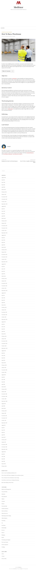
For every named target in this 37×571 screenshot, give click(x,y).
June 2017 (3, 430)
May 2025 (3, 213)
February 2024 (4, 249)
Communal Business (30, 152)
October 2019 (4, 372)
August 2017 (4, 425)
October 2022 (4, 288)
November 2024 (4, 228)
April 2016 (3, 461)
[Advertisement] (18, 19)
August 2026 (4, 177)
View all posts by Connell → (17, 153)
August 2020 (4, 350)
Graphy (21, 568)
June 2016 (3, 456)
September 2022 (4, 290)
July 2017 (3, 427)
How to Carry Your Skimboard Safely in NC (9, 472)
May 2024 (3, 242)
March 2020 (4, 362)
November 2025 (4, 199)
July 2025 (3, 208)
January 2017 (4, 442)
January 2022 (4, 309)
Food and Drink (4, 506)
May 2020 (3, 357)
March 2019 (4, 386)
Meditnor (18, 7)
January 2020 (4, 367)
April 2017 (3, 434)
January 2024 (4, 252)
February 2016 (4, 466)
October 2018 (4, 398)
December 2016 (4, 444)
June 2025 (3, 211)
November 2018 (4, 396)
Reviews (3, 530)
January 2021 (4, 338)
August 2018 (4, 403)
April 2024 (3, 244)
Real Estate (4, 525)
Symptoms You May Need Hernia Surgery (10, 161)
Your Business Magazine (7, 153)
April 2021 (3, 331)
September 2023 (4, 261)
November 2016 (4, 446)
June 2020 (3, 355)
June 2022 (3, 297)
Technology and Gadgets (6, 539)
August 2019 (4, 374)
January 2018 (4, 413)
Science (3, 532)
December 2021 (4, 312)
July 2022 (3, 295)
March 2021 (3, 333)
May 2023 (3, 271)
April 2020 (3, 360)
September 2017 (4, 422)
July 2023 (3, 266)
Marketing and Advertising (6, 515)
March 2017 (3, 437)
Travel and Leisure (5, 542)
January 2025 (4, 223)
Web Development (5, 544)
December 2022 (4, 283)
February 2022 (4, 307)
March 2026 (4, 189)
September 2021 (4, 319)
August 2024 (4, 235)
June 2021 (3, 326)
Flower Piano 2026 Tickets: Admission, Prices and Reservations (12, 475)
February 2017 (4, 439)
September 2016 (4, 449)
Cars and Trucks (4, 491)
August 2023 (4, 264)
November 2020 (4, 343)
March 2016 (4, 463)
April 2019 (3, 384)
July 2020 (3, 353)
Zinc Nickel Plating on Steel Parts (7, 482)
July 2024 (3, 237)
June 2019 (3, 379)
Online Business (4, 518)
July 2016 (3, 454)
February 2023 (4, 278)
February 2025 (4, 220)
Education (3, 494)
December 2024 (4, 225)
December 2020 (4, 341)
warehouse (14, 78)
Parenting (3, 520)
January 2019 (4, 391)
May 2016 (3, 458)
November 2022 (4, 285)
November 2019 (4, 369)
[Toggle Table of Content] (12, 71)
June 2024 (3, 240)
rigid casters (10, 108)
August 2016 (4, 451)
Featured (3, 501)
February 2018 (4, 410)
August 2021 (4, 321)
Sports (3, 537)
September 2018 (4, 401)
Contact (3, 556)
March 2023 (4, 276)
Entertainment (4, 496)
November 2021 (4, 314)
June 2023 (3, 268)
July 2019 (3, 377)
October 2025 (4, 201)
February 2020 (4, 365)
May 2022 (3, 300)
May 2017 (3, 432)
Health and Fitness (5, 508)
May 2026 (3, 184)
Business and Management (7, 32)
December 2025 (4, 196)
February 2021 (4, 336)
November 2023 (4, 256)
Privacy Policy (4, 558)
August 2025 (4, 206)
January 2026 (4, 194)
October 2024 (4, 230)
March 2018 (3, 408)
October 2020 (4, 345)
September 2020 (4, 348)
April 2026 (3, 187)
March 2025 (4, 218)
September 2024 (4, 232)
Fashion (3, 498)
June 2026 (3, 182)
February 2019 (4, 389)
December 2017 (4, 415)
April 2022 (3, 302)
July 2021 (3, 324)
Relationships (4, 527)
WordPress (15, 568)
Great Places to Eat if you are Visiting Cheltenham (10, 480)
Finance (3, 503)
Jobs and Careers (5, 513)
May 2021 (3, 329)
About (3, 553)
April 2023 (3, 273)
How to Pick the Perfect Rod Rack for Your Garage (10, 477)
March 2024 (4, 247)
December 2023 (4, 254)
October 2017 (4, 420)
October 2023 (4, 259)
